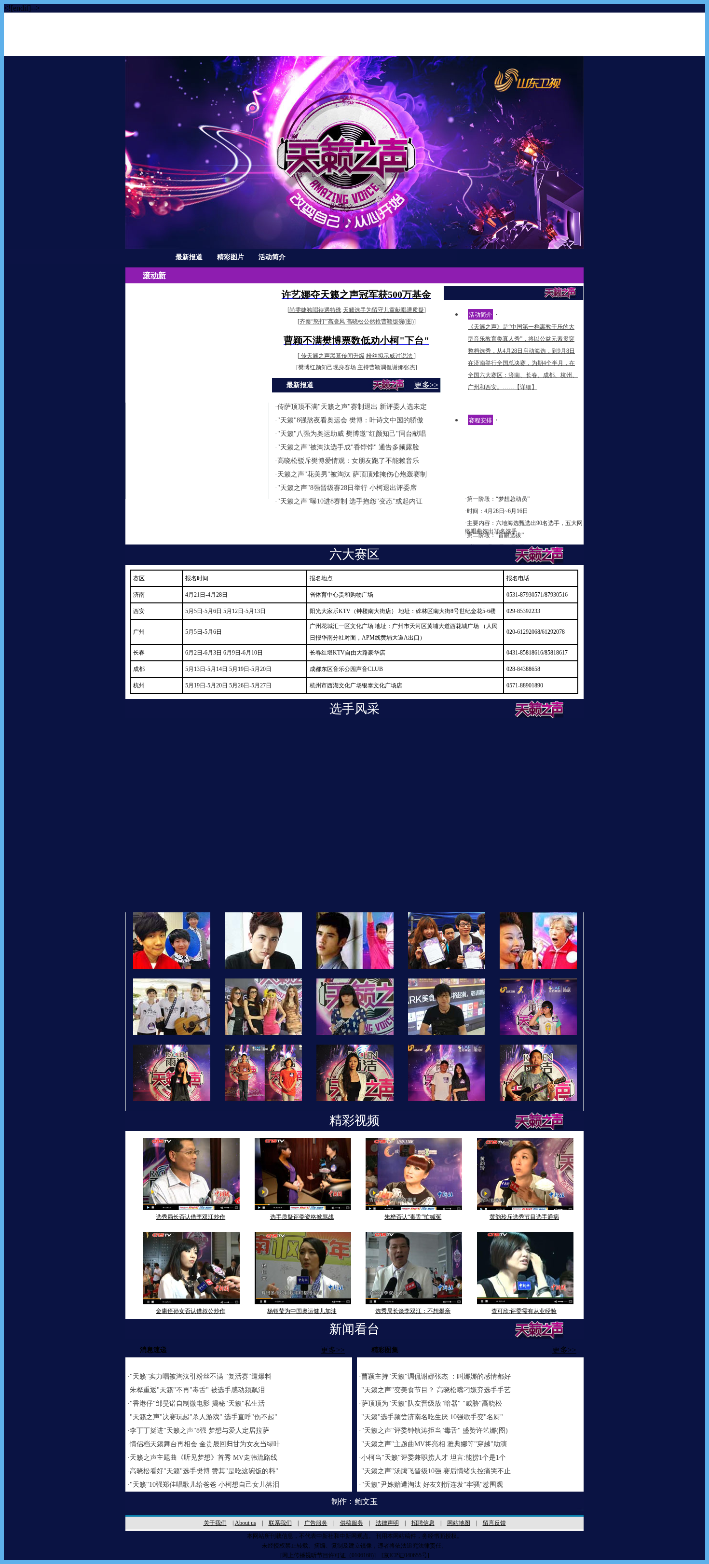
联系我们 (280, 1523)
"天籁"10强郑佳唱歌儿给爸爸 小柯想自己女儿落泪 (204, 1484)
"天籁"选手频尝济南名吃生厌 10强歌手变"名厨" (432, 1417)
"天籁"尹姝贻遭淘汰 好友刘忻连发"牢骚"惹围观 (432, 1484)
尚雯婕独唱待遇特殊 (315, 310)
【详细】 (525, 387)
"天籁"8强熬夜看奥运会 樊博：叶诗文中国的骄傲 (350, 420)
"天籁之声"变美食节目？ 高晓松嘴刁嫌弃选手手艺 (436, 1390)
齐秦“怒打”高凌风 (323, 321)
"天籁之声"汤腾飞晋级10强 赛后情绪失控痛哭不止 (436, 1471)
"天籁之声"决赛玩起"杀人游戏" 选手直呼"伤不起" (203, 1417)
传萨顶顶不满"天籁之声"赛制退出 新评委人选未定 (352, 406)
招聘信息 (423, 1523)
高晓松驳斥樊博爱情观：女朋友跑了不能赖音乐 (348, 460)
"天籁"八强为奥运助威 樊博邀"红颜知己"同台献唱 (351, 433)
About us (245, 1523)
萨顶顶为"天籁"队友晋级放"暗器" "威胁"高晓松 (431, 1403)
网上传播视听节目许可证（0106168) (328, 1555)
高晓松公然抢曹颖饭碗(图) (380, 321)
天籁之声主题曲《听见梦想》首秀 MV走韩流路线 (203, 1457)
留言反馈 (494, 1523)
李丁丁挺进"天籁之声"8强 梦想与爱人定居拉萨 (199, 1430)
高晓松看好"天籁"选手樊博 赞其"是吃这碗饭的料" (204, 1471)
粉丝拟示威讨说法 (390, 355)
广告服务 (315, 1523)
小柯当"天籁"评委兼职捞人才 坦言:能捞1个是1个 (433, 1457)
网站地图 (458, 1523)
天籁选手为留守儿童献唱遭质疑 (383, 310)
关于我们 (215, 1523)
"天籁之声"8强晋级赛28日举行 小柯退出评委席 (347, 487)
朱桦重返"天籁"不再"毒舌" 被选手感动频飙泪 (197, 1390)
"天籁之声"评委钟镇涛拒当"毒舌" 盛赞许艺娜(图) (434, 1430)
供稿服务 (351, 1523)
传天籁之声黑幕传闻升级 (332, 355)
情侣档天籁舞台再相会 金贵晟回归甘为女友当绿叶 (205, 1444)
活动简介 (272, 257)
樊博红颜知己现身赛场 (327, 367)
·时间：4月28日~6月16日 (496, 504)
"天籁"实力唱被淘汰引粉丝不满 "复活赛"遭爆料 (201, 1376)
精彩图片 (230, 257)
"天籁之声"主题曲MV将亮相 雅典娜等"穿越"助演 (434, 1444)
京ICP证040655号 (405, 1555)
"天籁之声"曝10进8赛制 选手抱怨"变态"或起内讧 (350, 501)
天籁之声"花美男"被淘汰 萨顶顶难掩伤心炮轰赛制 (352, 474)
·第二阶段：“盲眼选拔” (494, 528)
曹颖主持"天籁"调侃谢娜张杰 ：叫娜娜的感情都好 (436, 1376)
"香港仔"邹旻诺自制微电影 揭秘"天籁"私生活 (197, 1403)
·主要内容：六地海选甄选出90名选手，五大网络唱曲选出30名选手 (524, 520)
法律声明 (387, 1523)
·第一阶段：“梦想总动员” (497, 492)
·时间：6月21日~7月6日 (495, 540)
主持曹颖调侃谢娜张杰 (386, 367)
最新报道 (189, 257)
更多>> (426, 385)
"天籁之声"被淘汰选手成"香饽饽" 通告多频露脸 (348, 447)
